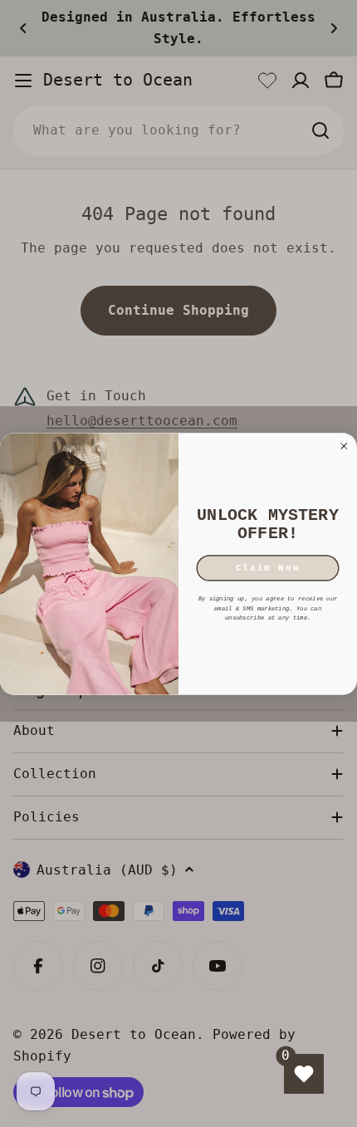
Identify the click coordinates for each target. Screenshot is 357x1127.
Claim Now (268, 567)
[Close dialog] (344, 446)
